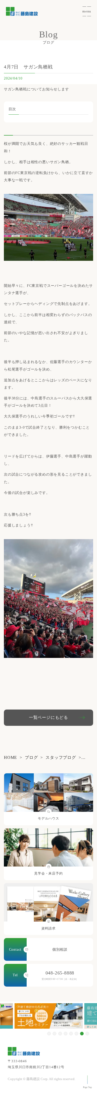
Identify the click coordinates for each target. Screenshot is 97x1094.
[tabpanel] (48, 1016)
